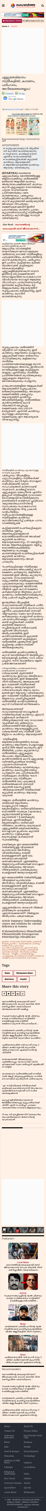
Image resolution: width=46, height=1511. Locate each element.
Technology (29, 1456)
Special (27, 1488)
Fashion (27, 1478)
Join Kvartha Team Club (33, 1436)
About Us (28, 1426)
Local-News (29, 1467)
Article (27, 1483)
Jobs (6, 1447)
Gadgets (28, 1463)
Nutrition (9, 979)
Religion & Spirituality (9, 1473)
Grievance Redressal (9, 1436)
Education (9, 1456)
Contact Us (9, 1431)
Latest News (10, 1492)
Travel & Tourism (13, 1483)
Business (28, 1442)
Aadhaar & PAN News (12, 1462)
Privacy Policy (31, 1431)
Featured (7, 1239)
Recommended (10, 1369)
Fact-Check (9, 1478)
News (7, 973)
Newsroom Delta (12, 109)
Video (26, 1474)
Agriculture (10, 1488)
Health (14, 26)
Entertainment (31, 1451)
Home (4, 26)
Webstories (29, 1492)
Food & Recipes (11, 1451)
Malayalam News (24, 973)
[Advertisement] (23, 51)
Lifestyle (8, 1467)
